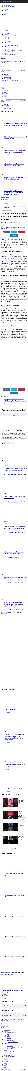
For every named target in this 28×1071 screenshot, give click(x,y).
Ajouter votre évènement (12, 45)
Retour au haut (4, 1026)
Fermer (2, 1027)
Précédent (3, 197)
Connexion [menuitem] (3, 1)
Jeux (8, 37)
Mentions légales (7, 5)
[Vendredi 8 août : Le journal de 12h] (15, 885)
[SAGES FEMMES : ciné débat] (15, 700)
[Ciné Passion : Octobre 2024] (15, 779)
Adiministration (7, 77)
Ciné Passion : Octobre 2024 (13, 789)
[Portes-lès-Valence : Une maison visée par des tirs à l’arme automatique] (15, 144)
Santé (8, 38)
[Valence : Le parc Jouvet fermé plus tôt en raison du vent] (15, 131)
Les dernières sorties (11, 54)
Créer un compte (10, 44)
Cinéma (5, 53)
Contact (5, 56)
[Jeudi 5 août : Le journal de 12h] (15, 927)
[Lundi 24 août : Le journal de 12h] (15, 863)
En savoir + (8, 712)
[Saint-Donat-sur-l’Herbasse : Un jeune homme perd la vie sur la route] (15, 117)
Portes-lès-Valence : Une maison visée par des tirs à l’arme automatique (15, 151)
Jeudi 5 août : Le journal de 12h (15, 936)
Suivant (7, 197)
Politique (9, 41)
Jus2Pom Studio (4, 1020)
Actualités (6, 30)
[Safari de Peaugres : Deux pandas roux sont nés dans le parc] (15, 158)
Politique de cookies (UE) (10, 6)
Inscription (6, 75)
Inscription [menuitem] (9, 1)
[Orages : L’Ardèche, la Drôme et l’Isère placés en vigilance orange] (15, 171)
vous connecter (9, 612)
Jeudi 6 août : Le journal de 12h (15, 917)
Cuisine (8, 39)
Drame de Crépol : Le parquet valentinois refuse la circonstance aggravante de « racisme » (13, 192)
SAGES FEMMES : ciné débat (14, 710)
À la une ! (11, 443)
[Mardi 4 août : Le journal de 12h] (15, 947)
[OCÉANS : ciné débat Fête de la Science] (15, 752)
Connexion (6, 74)
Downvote (21, 414)
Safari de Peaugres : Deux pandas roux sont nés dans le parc (14, 164)
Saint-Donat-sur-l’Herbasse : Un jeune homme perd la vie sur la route (15, 124)
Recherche (23, 70)
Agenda (5, 42)
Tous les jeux (10, 49)
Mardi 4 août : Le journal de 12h (15, 956)
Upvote (6, 414)
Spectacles (6, 46)
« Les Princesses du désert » (9, 258)
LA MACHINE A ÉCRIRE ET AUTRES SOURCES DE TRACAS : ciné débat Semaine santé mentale (14, 737)
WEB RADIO (7, 33)
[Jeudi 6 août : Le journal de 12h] (15, 907)
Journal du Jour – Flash (12, 35)
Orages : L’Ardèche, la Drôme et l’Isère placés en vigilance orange (15, 178)
